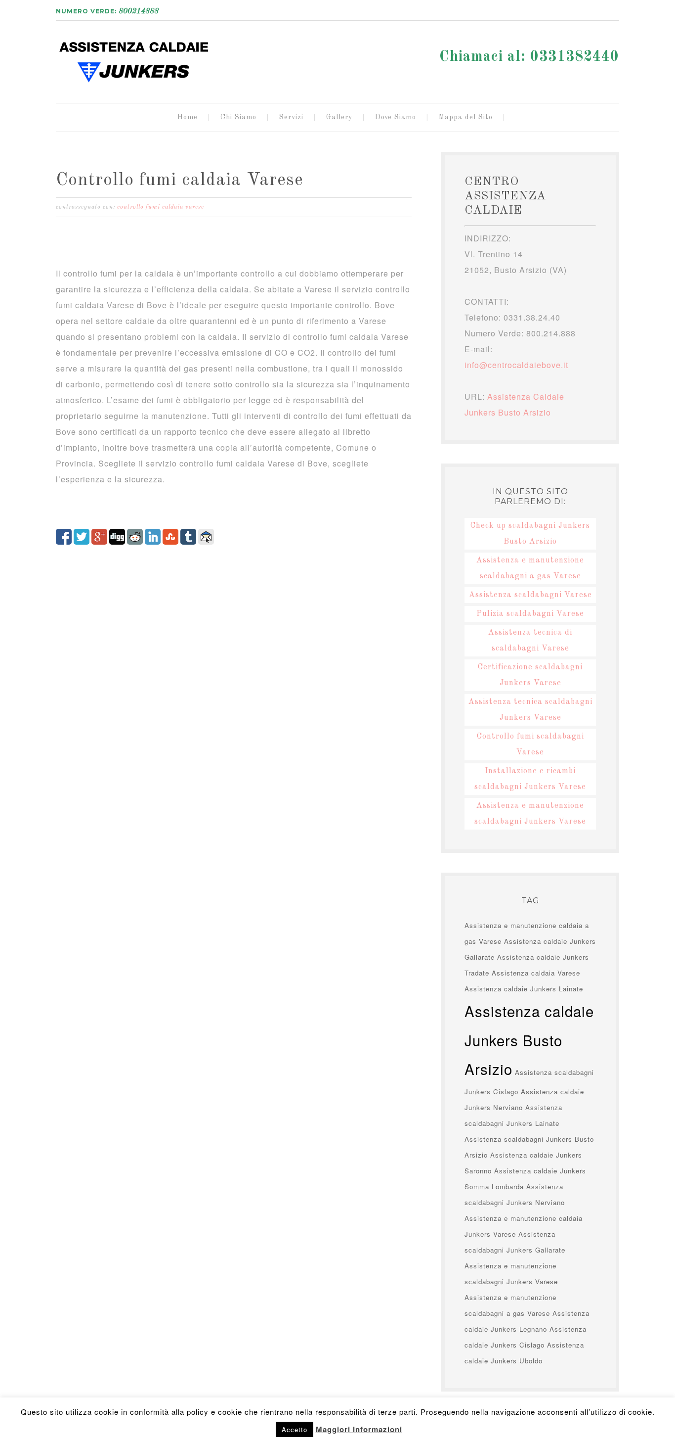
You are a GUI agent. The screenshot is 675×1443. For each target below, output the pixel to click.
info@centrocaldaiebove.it (516, 365)
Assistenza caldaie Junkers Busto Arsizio (135, 58)
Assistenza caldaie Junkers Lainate (523, 988)
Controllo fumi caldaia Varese (179, 180)
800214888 (139, 11)
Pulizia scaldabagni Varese (530, 614)
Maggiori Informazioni (359, 1429)
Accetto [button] (294, 1429)
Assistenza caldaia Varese (537, 973)
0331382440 (574, 56)
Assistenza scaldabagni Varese (530, 595)
